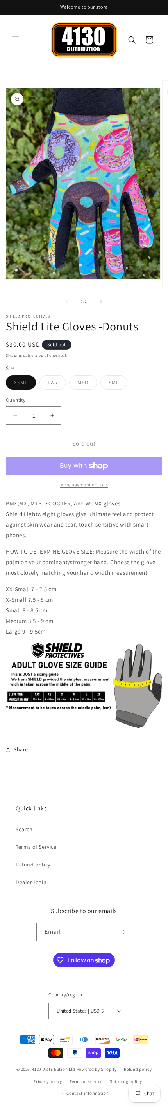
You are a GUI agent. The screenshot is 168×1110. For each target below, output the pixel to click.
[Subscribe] (123, 932)
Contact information (87, 1093)
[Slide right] (101, 301)
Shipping (14, 355)
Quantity (15, 400)
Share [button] (21, 749)
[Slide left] (66, 301)
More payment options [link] (84, 484)
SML (118, 384)
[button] (15, 40)
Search (24, 829)
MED (87, 384)
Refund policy (33, 864)
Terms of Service (36, 846)
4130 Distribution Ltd (53, 1069)
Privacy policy (47, 1081)
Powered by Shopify (97, 1069)
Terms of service (86, 1081)
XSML (25, 384)
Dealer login (31, 882)
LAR (57, 384)
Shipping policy (126, 1081)
